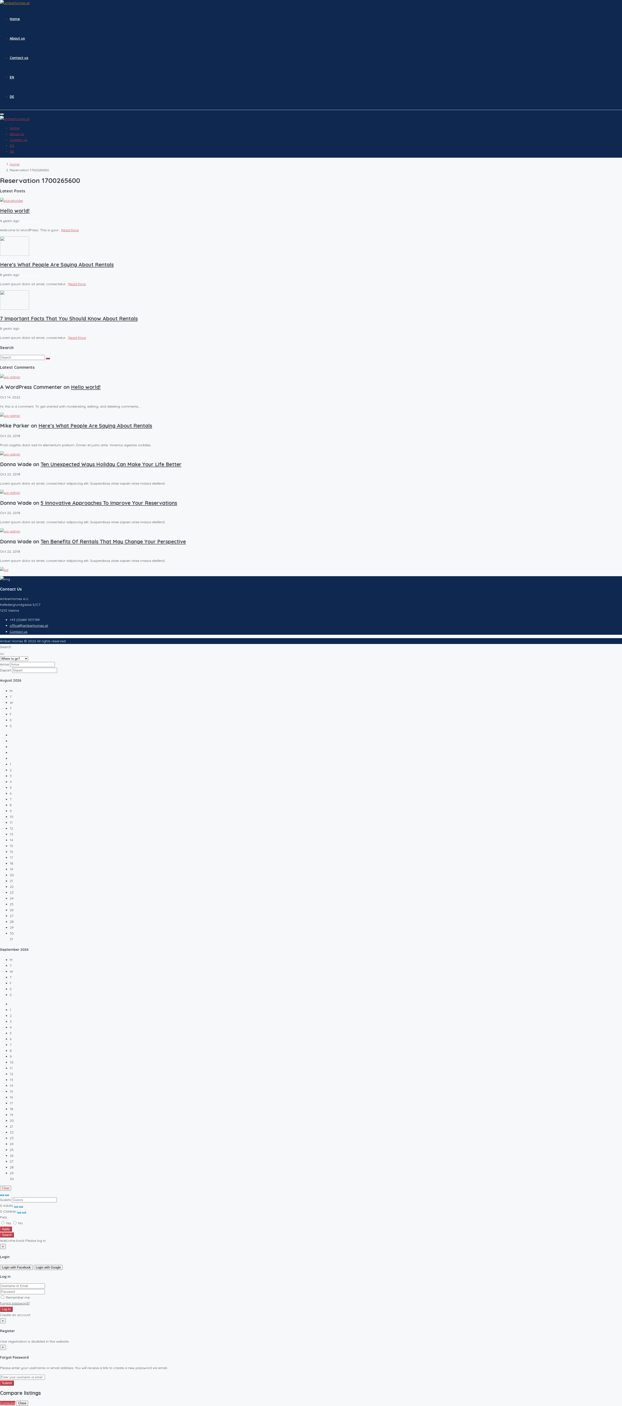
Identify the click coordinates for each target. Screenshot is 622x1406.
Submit (7, 1383)
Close (22, 1403)
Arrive (4, 664)
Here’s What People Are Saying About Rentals (57, 264)
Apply (6, 1229)
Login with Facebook (16, 1267)
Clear (5, 1188)
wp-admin (34, 221)
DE (12, 96)
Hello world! (15, 210)
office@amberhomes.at (29, 625)
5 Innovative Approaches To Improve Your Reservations (109, 503)
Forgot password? (15, 1303)
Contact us (19, 58)
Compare (7, 1403)
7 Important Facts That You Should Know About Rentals (69, 318)
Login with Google (48, 1267)
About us (17, 38)
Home (15, 19)
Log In (6, 1309)
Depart (5, 670)
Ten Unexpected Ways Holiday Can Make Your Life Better (111, 464)
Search (7, 1235)
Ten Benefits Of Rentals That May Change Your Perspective (113, 541)
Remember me (17, 1297)
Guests (5, 1200)
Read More (70, 230)
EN (12, 77)
